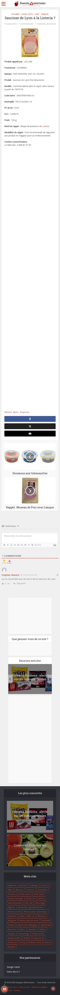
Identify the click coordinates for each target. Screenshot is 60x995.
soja (24, 942)
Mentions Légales (39, 987)
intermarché (15, 911)
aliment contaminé (18, 885)
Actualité (16, 14)
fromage (41, 902)
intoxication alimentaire (36, 911)
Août (37, 14)
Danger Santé (13, 967)
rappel (12, 933)
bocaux (20, 889)
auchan (46, 885)
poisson (13, 929)
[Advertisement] (29, 279)
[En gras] (4, 545)
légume (12, 920)
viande (12, 946)
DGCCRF (32, 898)
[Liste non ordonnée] (21, 545)
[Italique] (7, 545)
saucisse (25, 412)
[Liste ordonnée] (18, 545)
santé (27, 938)
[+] (39, 545)
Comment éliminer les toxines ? (30, 847)
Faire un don (24, 987)
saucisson (39, 938)
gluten (12, 907)
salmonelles (15, 938)
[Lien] (32, 545)
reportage (24, 933)
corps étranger (16, 898)
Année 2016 (27, 14)
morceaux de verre (30, 920)
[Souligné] (11, 545)
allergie (34, 885)
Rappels (44, 14)
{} (36, 545)
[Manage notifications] (53, 988)
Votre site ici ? (13, 971)
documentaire (15, 902)
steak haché (36, 942)
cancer (31, 889)
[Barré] (14, 545)
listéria (9, 412)
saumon (13, 942)
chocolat (39, 894)
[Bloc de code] (28, 545)
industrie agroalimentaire (31, 907)
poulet (33, 929)
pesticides (47, 924)
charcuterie (25, 894)
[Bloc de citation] (25, 545)
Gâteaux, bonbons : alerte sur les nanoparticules (30, 677)
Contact (16, 990)
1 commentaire (26, 24)
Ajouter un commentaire (30, 854)
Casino (12, 894)
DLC (42, 898)
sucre (48, 942)
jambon (13, 916)
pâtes (43, 929)
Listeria (45, 126)
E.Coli (29, 902)
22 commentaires (30, 821)
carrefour (43, 889)
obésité (46, 920)
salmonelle (38, 933)
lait (22, 916)
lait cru (31, 916)
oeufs (12, 924)
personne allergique (28, 924)
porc (16, 412)
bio (10, 889)
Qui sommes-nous (9, 987)
